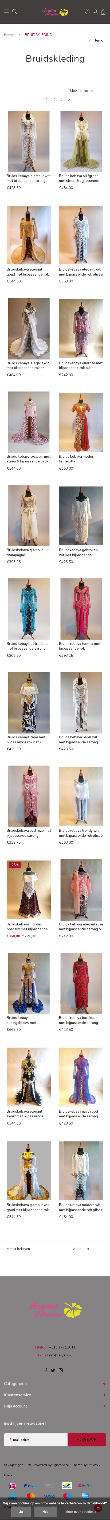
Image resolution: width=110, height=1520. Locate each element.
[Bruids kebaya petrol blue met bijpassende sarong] (29, 609)
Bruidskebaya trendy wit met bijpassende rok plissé (81, 833)
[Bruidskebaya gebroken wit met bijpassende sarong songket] (81, 515)
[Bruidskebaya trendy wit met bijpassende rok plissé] (81, 796)
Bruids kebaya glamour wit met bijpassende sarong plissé (28, 178)
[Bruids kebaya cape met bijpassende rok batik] (29, 703)
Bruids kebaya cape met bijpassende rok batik (26, 740)
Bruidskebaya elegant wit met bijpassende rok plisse (81, 272)
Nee (45, 1512)
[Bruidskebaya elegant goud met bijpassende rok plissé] (29, 235)
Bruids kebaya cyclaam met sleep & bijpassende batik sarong (28, 459)
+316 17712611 (62, 1347)
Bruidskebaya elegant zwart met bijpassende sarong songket (25, 1114)
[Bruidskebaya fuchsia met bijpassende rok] (81, 609)
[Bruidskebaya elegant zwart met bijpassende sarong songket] (29, 1077)
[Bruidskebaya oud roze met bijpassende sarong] (29, 796)
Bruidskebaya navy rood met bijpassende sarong (78, 1114)
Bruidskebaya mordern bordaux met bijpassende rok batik (27, 927)
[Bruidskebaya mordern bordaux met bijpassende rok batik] (29, 889)
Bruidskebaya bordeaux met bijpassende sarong (78, 1020)
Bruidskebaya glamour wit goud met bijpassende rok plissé (28, 1207)
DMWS (92, 1465)
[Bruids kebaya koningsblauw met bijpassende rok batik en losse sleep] (29, 983)
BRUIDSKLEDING (38, 35)
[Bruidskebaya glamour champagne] (29, 515)
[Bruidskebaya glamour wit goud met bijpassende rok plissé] (29, 1170)
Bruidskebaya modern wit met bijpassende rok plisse (81, 1207)
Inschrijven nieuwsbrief (25, 1423)
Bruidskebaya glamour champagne (25, 552)
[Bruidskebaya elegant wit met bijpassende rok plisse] (81, 235)
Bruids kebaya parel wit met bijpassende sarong (78, 740)
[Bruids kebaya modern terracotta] (81, 422)
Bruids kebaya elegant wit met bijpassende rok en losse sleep (28, 366)
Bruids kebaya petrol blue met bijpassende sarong (28, 646)
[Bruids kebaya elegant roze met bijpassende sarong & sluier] (81, 889)
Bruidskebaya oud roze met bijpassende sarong (29, 833)
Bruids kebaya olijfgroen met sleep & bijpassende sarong (79, 178)
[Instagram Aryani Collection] (61, 1370)
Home (9, 35)
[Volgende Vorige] (61, 100)
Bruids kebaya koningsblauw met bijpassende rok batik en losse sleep (26, 1020)
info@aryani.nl (60, 1355)
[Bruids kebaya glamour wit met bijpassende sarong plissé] (29, 141)
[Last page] (69, 100)
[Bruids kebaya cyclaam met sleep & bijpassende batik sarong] (29, 422)
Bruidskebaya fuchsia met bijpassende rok (79, 646)
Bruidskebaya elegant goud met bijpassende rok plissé (28, 272)
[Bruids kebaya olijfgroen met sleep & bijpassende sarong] (81, 141)
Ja (21, 1512)
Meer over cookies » (80, 1512)
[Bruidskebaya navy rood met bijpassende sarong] (81, 1077)
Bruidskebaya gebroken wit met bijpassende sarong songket (78, 552)
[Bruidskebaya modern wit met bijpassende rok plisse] (81, 1170)
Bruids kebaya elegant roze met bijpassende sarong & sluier (81, 927)
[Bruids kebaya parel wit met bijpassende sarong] (81, 703)
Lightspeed (60, 1465)
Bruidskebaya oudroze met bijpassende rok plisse (81, 366)
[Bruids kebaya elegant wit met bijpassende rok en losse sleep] (29, 328)
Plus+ (8, 1475)
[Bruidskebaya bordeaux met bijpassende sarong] (81, 983)
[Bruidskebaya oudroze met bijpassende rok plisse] (81, 328)
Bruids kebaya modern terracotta (77, 459)
